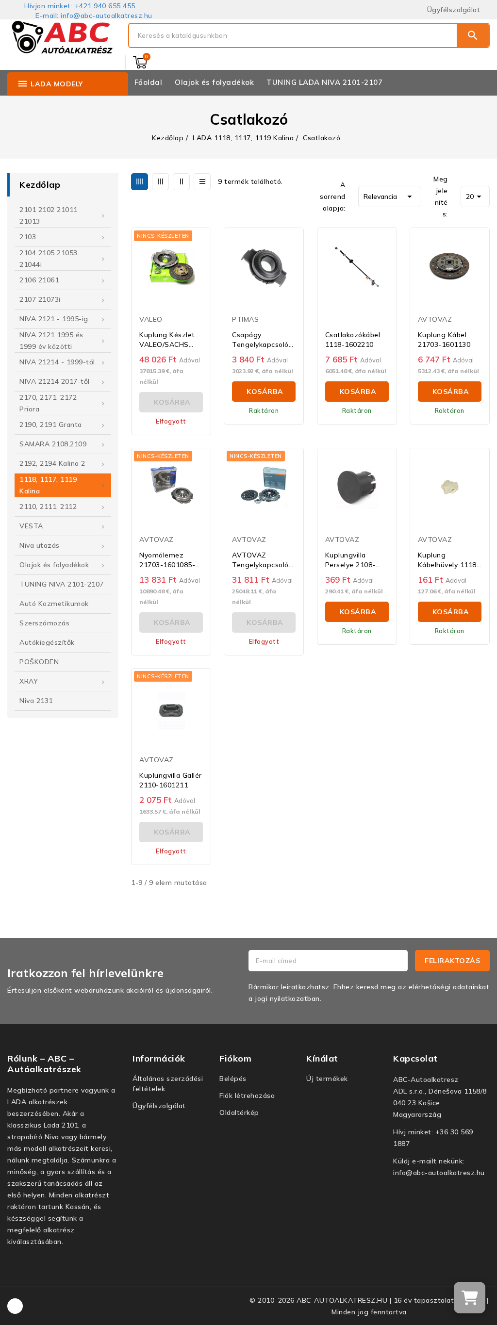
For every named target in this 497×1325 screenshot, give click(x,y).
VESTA (31, 526)
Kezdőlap (39, 184)
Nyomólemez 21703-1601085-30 (167, 560)
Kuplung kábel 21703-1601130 (444, 339)
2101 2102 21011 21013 (48, 215)
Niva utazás (39, 545)
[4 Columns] (140, 182)
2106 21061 (39, 280)
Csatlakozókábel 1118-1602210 (353, 339)
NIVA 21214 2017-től (54, 381)
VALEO (151, 319)
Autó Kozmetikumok (54, 603)
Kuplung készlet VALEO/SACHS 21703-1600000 (167, 339)
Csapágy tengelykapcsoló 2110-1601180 (260, 339)
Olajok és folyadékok (54, 564)
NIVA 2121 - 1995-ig (53, 318)
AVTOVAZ (435, 319)
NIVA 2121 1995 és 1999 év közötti (51, 340)
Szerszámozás (44, 623)
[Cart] (469, 1297)
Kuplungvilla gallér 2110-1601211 (170, 780)
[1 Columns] (202, 182)
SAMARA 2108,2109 (52, 444)
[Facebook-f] (15, 1306)
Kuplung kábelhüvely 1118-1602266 (449, 560)
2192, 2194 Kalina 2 (52, 463)
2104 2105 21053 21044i (48, 258)
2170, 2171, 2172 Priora (48, 403)
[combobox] (293, 35)
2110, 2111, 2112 (48, 506)
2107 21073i (40, 299)
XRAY (28, 681)
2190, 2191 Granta (50, 424)
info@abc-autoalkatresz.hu (439, 1172)
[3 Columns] (160, 182)
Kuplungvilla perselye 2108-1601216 (350, 560)
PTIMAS (245, 319)
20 (475, 196)
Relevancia (389, 196)
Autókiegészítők (47, 642)
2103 (27, 236)
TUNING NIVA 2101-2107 (61, 584)
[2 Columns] (181, 182)
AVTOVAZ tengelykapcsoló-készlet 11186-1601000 (262, 560)
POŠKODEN (39, 661)
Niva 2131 (36, 700)
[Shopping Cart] (140, 62)
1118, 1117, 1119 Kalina (48, 485)
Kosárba (265, 391)
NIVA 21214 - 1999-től (57, 362)
